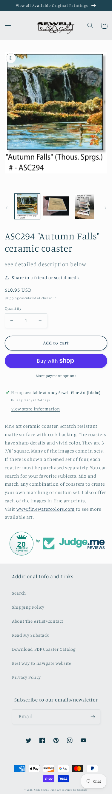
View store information (35, 408)
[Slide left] (6, 207)
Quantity (13, 308)
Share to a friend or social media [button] (46, 277)
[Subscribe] (93, 717)
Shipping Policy (28, 607)
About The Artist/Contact (37, 621)
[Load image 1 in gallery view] (27, 206)
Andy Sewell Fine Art (47, 789)
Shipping (12, 298)
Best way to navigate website (41, 663)
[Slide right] (105, 207)
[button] (8, 26)
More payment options (56, 375)
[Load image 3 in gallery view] (84, 206)
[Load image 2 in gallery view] (56, 206)
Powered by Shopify (75, 789)
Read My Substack (30, 635)
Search (19, 593)
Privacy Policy (26, 677)
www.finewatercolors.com (45, 509)
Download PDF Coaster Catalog (44, 649)
